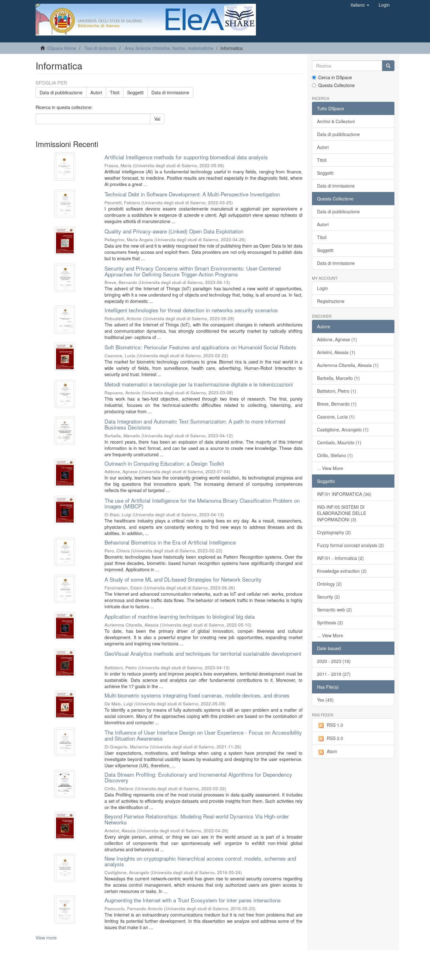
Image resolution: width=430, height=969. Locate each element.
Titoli (114, 92)
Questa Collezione (336, 85)
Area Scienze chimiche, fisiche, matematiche (169, 48)
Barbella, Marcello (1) (338, 378)
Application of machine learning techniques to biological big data (180, 616)
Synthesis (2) (330, 622)
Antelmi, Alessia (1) (336, 352)
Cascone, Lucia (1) (336, 416)
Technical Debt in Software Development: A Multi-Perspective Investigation (192, 194)
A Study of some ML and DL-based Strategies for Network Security (183, 579)
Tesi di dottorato (100, 48)
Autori (96, 92)
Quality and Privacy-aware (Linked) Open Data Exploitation (174, 231)
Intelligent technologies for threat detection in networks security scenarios (191, 310)
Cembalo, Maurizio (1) (339, 442)
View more (46, 937)
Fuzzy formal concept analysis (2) (350, 545)
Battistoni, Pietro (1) (336, 391)
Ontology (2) (329, 584)
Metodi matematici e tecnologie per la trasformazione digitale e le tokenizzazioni (199, 384)
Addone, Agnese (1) (337, 339)
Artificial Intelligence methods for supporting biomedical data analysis (186, 157)
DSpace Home (61, 48)
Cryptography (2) (334, 532)
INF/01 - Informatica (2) (340, 558)
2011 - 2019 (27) (334, 674)
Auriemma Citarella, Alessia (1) (348, 365)
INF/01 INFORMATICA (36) (344, 494)
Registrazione (330, 301)
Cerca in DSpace (335, 77)
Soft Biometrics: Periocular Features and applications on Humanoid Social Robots (200, 347)
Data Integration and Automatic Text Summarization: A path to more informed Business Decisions (195, 424)
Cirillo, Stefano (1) (335, 455)
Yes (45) (325, 700)
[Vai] (388, 65)
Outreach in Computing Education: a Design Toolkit (164, 463)
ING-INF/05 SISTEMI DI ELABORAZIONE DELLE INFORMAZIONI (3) (341, 513)
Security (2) (328, 597)
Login (322, 288)
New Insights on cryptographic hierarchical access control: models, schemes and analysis (200, 861)
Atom (332, 751)
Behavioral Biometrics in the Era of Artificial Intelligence (170, 542)
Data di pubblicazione (61, 92)
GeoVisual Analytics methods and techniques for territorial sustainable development (203, 653)
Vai (157, 119)
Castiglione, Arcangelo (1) (343, 429)
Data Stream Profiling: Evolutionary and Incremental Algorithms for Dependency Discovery (198, 777)
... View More (330, 468)
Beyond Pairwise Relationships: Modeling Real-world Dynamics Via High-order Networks (197, 819)
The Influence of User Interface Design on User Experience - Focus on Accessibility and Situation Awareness (203, 735)
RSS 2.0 (335, 738)
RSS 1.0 (335, 725)
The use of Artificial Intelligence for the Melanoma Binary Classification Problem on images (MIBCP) (202, 503)
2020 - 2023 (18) (334, 661)
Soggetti (135, 92)
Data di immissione (170, 92)
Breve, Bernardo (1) (337, 404)
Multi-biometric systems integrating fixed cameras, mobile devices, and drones (197, 695)
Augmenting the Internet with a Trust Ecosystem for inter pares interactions (193, 900)
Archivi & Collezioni (336, 121)
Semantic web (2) (334, 609)
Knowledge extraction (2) (342, 571)
